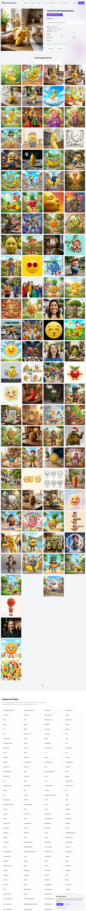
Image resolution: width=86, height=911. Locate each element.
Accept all (60, 904)
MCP (60, 3)
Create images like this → (54, 14)
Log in (75, 3)
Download (60, 48)
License (48, 43)
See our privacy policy (61, 907)
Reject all (67, 904)
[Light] (71, 3)
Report (59, 28)
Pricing (64, 3)
